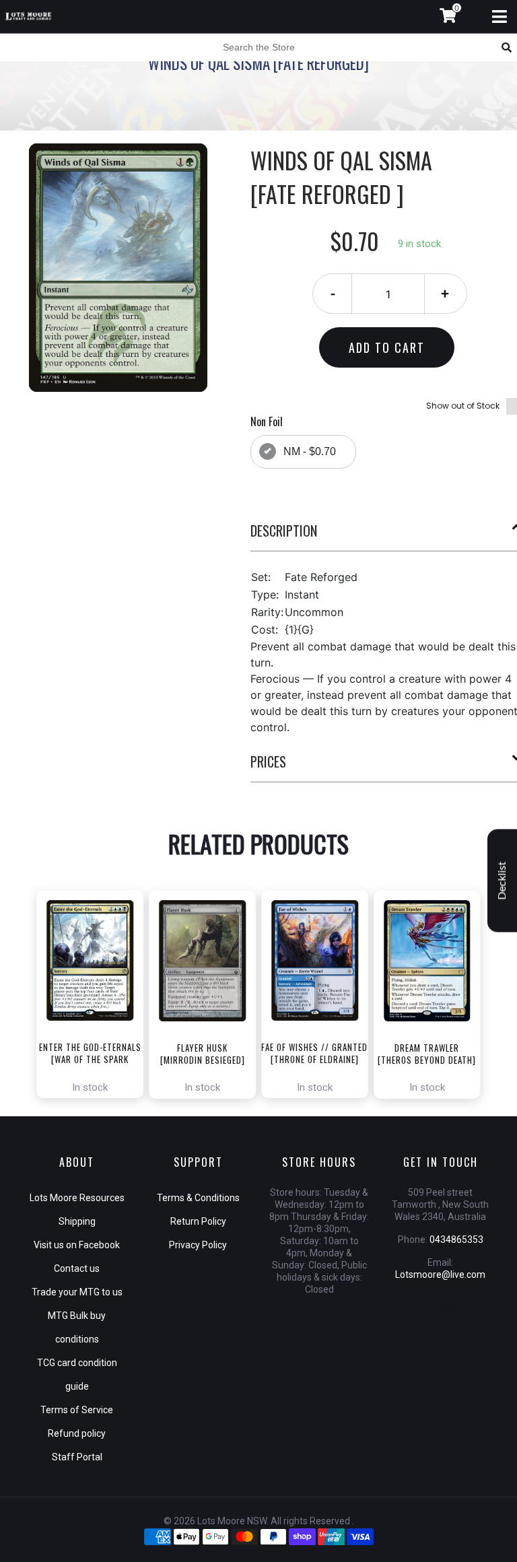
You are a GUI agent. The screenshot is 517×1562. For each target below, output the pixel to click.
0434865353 (456, 1239)
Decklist (502, 881)
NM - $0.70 (309, 451)
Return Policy (198, 1221)
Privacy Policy (198, 1245)
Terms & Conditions (198, 1197)
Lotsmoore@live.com (440, 1274)
